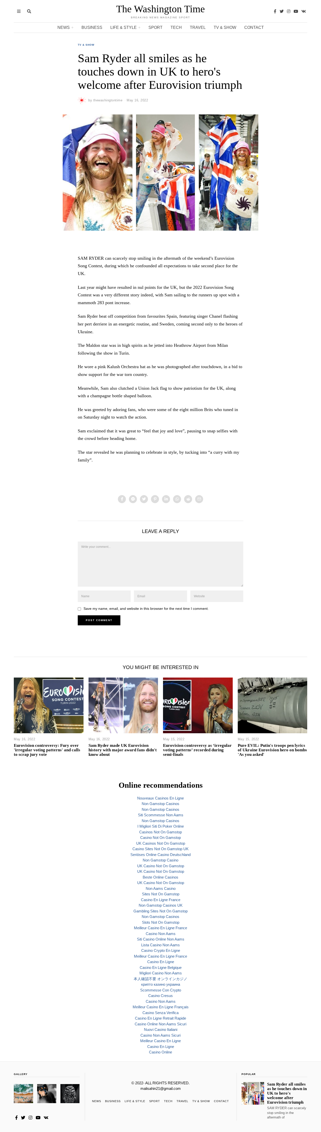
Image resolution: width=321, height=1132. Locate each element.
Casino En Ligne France (160, 900)
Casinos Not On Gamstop (160, 832)
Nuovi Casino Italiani (160, 1029)
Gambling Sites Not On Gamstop (160, 911)
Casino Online (160, 1052)
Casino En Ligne (160, 962)
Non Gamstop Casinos (160, 804)
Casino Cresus (160, 995)
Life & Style (123, 27)
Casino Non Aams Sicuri (160, 1035)
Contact (254, 27)
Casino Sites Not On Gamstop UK (160, 849)
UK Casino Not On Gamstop (160, 866)
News (63, 27)
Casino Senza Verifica (160, 1013)
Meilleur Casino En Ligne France (160, 928)
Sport (155, 27)
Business (92, 27)
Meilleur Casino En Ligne (160, 1041)
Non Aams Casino (161, 888)
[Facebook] (275, 11)
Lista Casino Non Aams (160, 945)
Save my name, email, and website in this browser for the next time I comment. (146, 609)
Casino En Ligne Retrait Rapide (160, 1018)
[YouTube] (295, 11)
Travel (198, 27)
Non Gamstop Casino (160, 860)
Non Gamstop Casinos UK (161, 905)
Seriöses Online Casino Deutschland (160, 854)
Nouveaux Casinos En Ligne (160, 798)
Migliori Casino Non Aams (160, 973)
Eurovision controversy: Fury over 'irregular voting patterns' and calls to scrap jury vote (47, 750)
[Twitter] (281, 11)
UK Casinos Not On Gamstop (160, 843)
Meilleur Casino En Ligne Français (161, 1007)
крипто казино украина (160, 984)
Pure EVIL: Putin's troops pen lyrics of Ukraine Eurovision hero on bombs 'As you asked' (272, 750)
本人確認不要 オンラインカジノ (160, 979)
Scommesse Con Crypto (160, 990)
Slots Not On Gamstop (160, 922)
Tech (176, 27)
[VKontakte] (303, 11)
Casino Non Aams (161, 933)
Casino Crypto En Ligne (160, 950)
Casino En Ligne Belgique (161, 967)
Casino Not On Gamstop (160, 837)
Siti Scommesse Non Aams (160, 815)
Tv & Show (225, 27)
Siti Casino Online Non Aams (160, 939)
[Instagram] (289, 11)
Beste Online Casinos (160, 877)
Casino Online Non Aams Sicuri (160, 1024)
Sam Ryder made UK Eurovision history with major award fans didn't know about (123, 750)
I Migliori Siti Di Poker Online (160, 826)
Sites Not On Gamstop (160, 894)
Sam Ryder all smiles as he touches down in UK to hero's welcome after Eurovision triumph (287, 1093)
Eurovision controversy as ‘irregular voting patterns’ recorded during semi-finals (197, 750)
